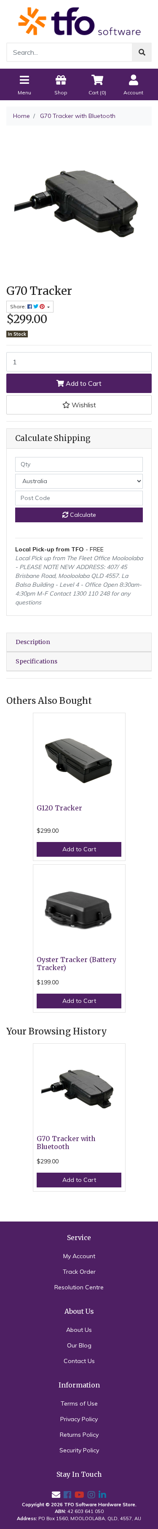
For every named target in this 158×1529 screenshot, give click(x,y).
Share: (18, 306)
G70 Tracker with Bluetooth (66, 1143)
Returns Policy (79, 1434)
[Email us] (56, 1494)
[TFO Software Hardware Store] (79, 20)
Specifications (36, 661)
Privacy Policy (79, 1419)
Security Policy (79, 1450)
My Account (79, 1256)
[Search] (142, 52)
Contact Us (79, 1361)
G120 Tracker (59, 808)
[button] (79, 404)
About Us (79, 1330)
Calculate (82, 515)
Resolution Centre (79, 1287)
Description (33, 642)
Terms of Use (79, 1403)
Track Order (79, 1271)
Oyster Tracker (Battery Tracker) (76, 964)
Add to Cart (83, 383)
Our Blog (79, 1345)
